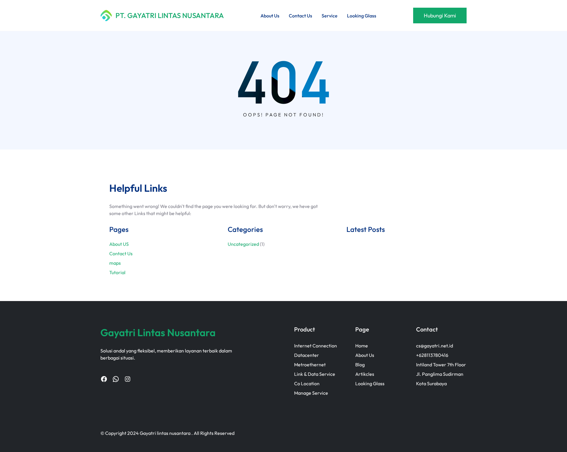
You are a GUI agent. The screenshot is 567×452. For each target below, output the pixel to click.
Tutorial (117, 272)
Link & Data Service (314, 374)
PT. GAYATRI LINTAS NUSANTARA (169, 15)
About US (119, 244)
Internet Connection (315, 346)
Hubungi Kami (440, 15)
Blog (360, 365)
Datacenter (306, 355)
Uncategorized (243, 244)
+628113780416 (432, 355)
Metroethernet (310, 365)
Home (361, 346)
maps (115, 263)
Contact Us (121, 253)
